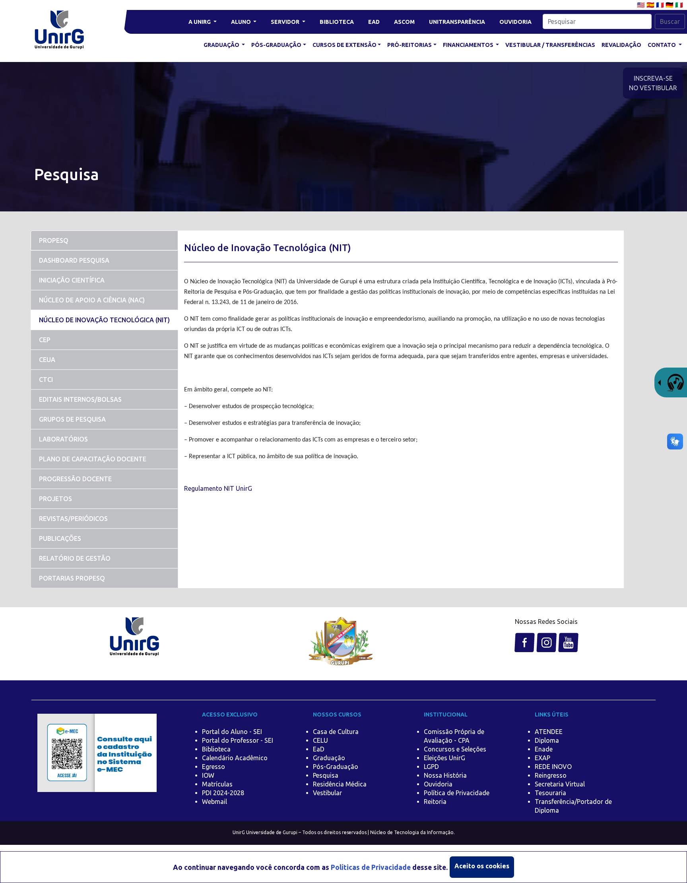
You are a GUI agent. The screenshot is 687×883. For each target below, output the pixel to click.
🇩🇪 (670, 4)
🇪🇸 (651, 4)
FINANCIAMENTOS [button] (469, 45)
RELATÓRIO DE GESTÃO (75, 558)
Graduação (329, 757)
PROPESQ (53, 240)
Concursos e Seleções (455, 749)
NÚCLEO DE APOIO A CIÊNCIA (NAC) (92, 300)
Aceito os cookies (481, 865)
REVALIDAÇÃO (621, 45)
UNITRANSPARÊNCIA (457, 22)
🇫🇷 (661, 4)
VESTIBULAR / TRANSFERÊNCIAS (550, 45)
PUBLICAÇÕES (60, 538)
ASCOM (404, 22)
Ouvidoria (438, 784)
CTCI (46, 379)
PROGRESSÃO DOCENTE (75, 478)
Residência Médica (340, 784)
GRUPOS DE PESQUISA (72, 419)
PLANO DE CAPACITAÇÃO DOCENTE (92, 459)
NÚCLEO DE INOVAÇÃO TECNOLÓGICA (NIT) (104, 319)
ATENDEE (549, 731)
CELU (320, 740)
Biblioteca (216, 749)
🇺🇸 (641, 4)
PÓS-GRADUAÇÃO (276, 45)
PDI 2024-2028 (223, 792)
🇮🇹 (679, 4)
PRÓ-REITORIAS (409, 45)
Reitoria (435, 801)
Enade (544, 749)
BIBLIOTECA (337, 22)
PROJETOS (55, 498)
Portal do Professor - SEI (237, 740)
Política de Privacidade (456, 792)
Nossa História (445, 775)
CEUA (47, 359)
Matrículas (217, 784)
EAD (374, 22)
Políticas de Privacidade (371, 867)
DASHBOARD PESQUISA (74, 260)
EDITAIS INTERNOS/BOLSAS (80, 399)
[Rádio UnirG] (670, 381)
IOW (208, 775)
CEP (44, 339)
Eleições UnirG (444, 757)
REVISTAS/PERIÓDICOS (73, 518)
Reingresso (551, 775)
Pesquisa (325, 775)
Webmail (214, 801)
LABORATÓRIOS (63, 439)
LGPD (431, 766)
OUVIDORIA (515, 22)
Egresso (213, 766)
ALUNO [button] (241, 22)
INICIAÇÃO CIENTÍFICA (72, 280)
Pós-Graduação (335, 766)
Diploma (547, 740)
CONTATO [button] (662, 45)
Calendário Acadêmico (235, 757)
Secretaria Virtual (560, 784)
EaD (318, 749)
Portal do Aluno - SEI (232, 731)
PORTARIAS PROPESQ (72, 578)
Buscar (670, 21)
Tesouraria (550, 792)
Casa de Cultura (336, 731)
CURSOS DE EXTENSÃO (344, 45)
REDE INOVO (553, 766)
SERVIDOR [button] (286, 22)
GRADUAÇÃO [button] (222, 45)
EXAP (542, 757)
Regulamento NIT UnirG (218, 488)
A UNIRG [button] (200, 22)
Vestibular (327, 792)
